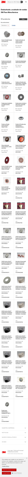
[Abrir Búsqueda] (26, 2)
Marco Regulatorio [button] (9, 437)
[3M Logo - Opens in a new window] (3, 2)
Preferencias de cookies (13, 451)
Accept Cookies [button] (6, 473)
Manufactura (4, 25)
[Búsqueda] (22, 2)
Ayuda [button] (4, 442)
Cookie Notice (5, 466)
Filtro (23, 19)
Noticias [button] (5, 432)
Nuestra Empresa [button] (8, 428)
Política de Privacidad (18, 450)
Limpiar (13, 25)
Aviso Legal (10, 450)
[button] (17, 473)
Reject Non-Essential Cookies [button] (9, 469)
